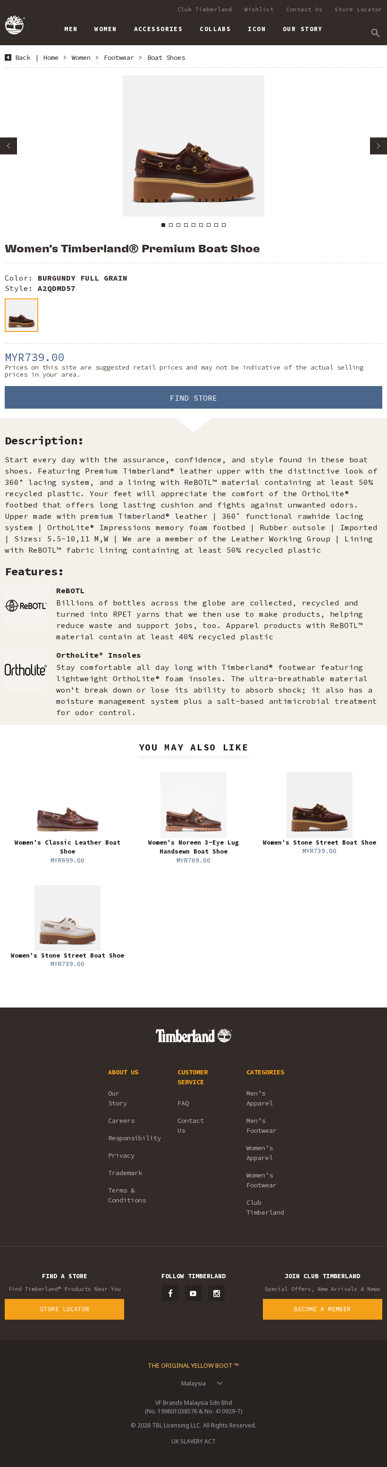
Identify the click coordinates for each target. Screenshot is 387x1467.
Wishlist (259, 9)
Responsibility (130, 1138)
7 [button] (208, 225)
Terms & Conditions (127, 1195)
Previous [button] (8, 145)
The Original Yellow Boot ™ (193, 1365)
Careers (121, 1120)
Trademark (125, 1173)
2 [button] (171, 225)
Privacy (121, 1155)
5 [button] (193, 225)
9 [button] (224, 225)
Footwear (119, 57)
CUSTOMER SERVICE (192, 1077)
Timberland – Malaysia (14, 25)
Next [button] (378, 145)
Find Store (193, 398)
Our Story (117, 1098)
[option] (193, 146)
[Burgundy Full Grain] (21, 315)
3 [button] (178, 225)
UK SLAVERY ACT (193, 1441)
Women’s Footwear (261, 1180)
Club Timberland (204, 9)
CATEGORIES (265, 1072)
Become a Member (322, 1309)
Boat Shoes (166, 57)
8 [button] (216, 225)
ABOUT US (123, 1072)
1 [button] (163, 225)
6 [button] (201, 225)
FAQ (183, 1103)
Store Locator (358, 9)
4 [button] (186, 225)
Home (51, 57)
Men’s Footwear (261, 1125)
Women (81, 57)
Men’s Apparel (259, 1098)
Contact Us (304, 9)
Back (22, 57)
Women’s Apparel (259, 1153)
